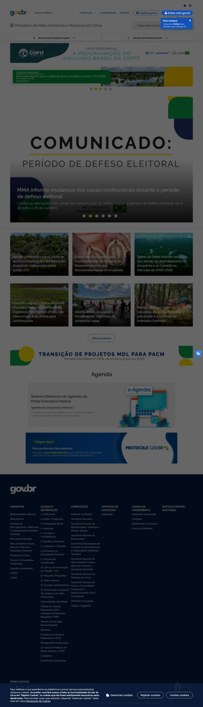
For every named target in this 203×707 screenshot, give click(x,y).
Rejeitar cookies (150, 695)
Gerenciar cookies (122, 695)
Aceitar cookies (179, 695)
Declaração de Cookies (38, 700)
